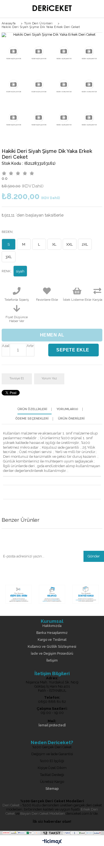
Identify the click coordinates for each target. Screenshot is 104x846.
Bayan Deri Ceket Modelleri (42, 813)
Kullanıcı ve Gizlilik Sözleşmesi (52, 647)
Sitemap (52, 789)
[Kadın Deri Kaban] (52, 604)
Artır (30, 346)
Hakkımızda (52, 626)
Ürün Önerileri (71, 418)
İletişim (52, 660)
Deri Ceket (10, 805)
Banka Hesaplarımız (52, 633)
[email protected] (52, 725)
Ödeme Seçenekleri (32, 418)
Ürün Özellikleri (32, 409)
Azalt (6, 346)
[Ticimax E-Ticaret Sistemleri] (52, 842)
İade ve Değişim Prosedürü (52, 653)
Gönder (94, 556)
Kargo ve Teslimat (52, 640)
